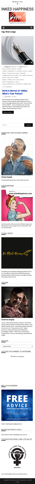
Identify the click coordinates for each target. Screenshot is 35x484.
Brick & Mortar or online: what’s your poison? (15, 92)
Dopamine (11, 71)
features (14, 66)
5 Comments (8, 86)
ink (20, 75)
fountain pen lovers (13, 73)
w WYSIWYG (18, 84)
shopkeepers (11, 82)
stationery (10, 84)
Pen (14, 79)
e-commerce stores (21, 71)
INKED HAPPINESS (17, 9)
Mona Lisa (10, 77)
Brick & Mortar (11, 69)
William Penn (27, 84)
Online (10, 79)
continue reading (7, 112)
